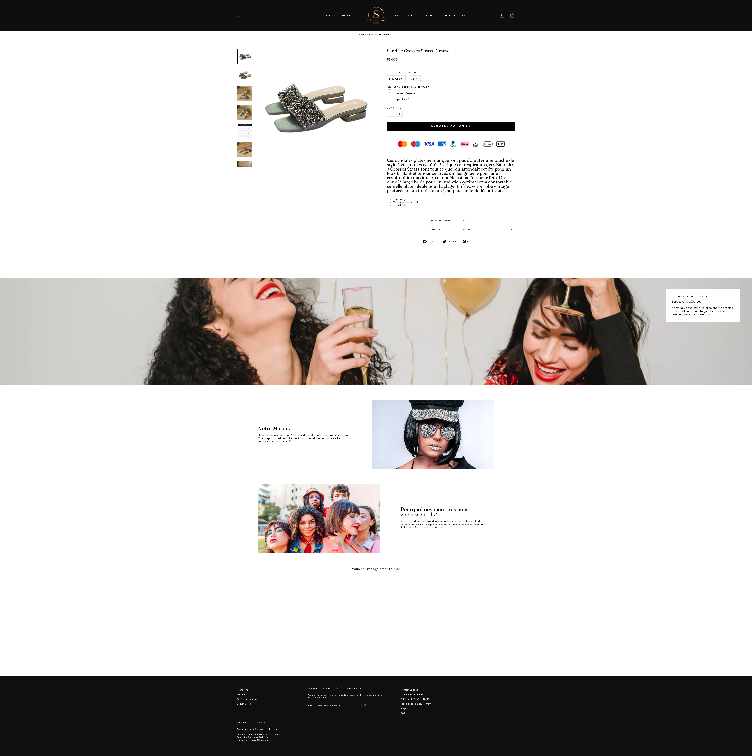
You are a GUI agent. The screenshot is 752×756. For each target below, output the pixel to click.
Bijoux (430, 15)
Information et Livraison (451, 221)
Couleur (394, 72)
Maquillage (405, 15)
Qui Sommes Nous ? (248, 699)
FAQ (403, 713)
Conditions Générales (412, 694)
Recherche (242, 690)
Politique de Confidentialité (415, 699)
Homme (348, 15)
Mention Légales (409, 690)
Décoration (455, 15)
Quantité (394, 108)
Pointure (416, 72)
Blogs (403, 708)
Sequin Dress (244, 704)
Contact (241, 694)
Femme (327, 15)
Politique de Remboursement (416, 704)
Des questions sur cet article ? (451, 229)
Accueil (309, 15)
